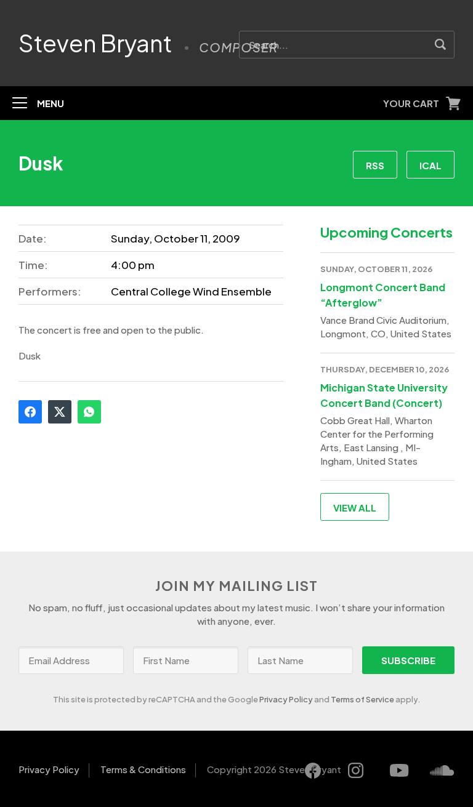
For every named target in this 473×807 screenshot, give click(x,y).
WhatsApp (89, 412)
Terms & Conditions (143, 769)
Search (441, 44)
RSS (375, 165)
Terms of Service (362, 699)
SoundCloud (442, 770)
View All (354, 507)
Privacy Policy (286, 699)
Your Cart (411, 103)
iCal (430, 165)
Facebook (30, 412)
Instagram (356, 770)
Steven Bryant (95, 43)
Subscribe (408, 660)
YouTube (399, 770)
